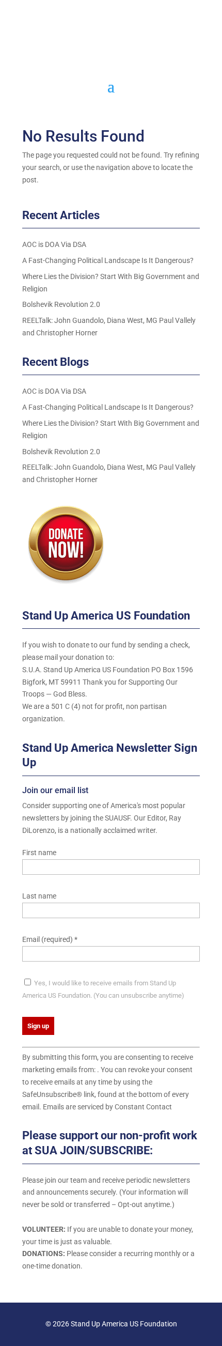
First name (39, 852)
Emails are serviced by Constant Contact (107, 1107)
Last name (39, 896)
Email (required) (49, 939)
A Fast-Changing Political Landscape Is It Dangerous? (108, 260)
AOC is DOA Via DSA (54, 244)
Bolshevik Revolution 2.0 (61, 304)
